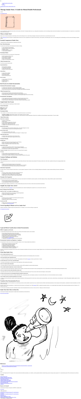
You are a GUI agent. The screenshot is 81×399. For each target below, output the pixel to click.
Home (3, 3)
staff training (9, 238)
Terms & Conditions (3, 396)
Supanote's (34, 285)
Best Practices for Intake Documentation (6, 378)
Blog (11, 3)
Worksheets (17, 392)
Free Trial (3, 4)
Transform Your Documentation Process (6, 383)
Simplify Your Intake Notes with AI (5, 380)
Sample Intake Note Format (4, 379)
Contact (6, 392)
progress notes (5, 37)
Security (1, 392)
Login (11, 6)
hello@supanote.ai (3, 395)
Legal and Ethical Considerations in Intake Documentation (9, 381)
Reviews (7, 3)
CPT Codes (13, 392)
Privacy (10, 3)
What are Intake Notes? (3, 376)
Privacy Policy (8, 396)
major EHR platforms (10, 203)
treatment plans (11, 237)
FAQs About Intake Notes (4, 382)
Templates (10, 392)
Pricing (5, 3)
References (2, 384)
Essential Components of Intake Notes (6, 377)
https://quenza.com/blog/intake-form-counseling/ (9, 366)
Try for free (2, 393)
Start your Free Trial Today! (4, 293)
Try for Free (2, 389)
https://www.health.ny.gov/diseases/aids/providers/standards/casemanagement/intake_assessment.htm (17, 365)
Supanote (10, 187)
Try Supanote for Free (3, 13)
